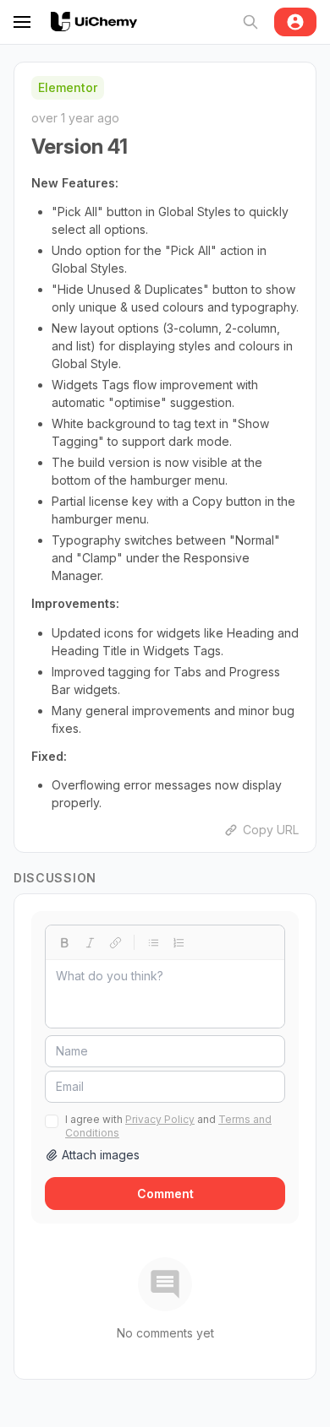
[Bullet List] (153, 942)
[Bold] (64, 942)
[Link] (115, 942)
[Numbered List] (178, 942)
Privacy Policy (160, 1119)
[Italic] (90, 942)
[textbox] (165, 994)
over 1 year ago (75, 118)
